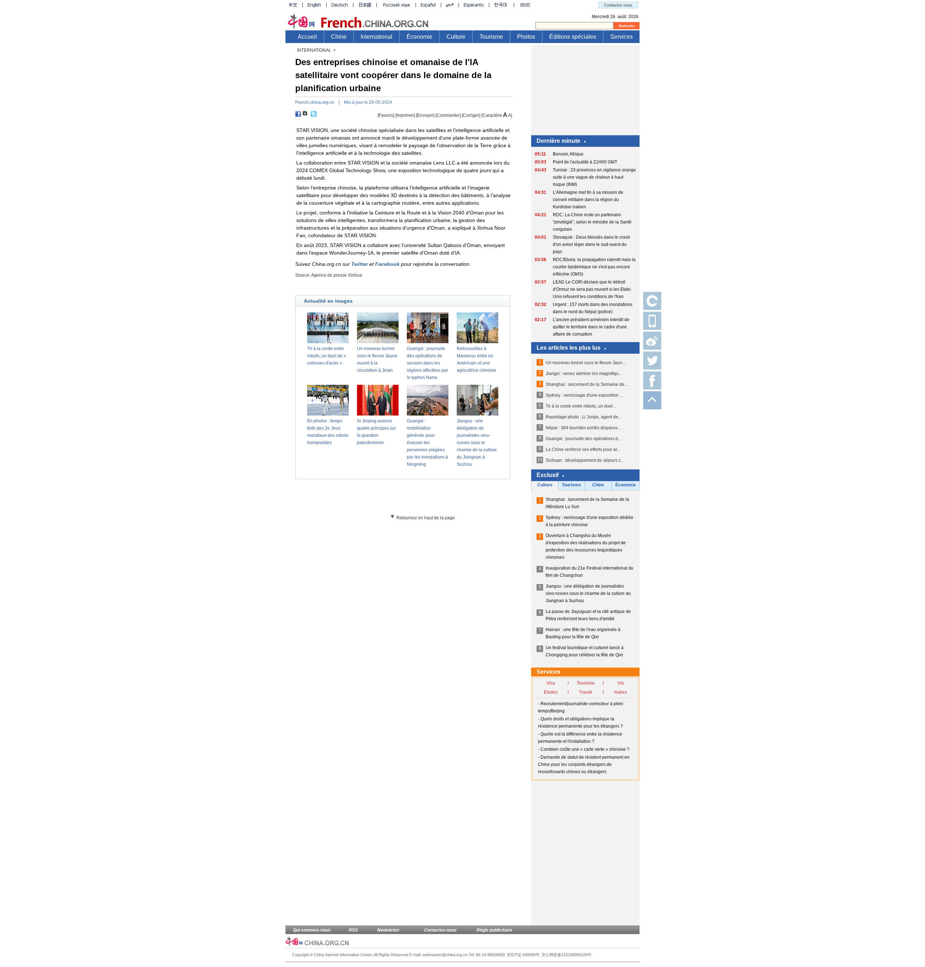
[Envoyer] (425, 115)
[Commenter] (448, 115)
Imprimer (405, 115)
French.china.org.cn (314, 102)
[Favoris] (386, 115)
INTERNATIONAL (314, 50)
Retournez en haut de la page (425, 517)
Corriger (471, 115)
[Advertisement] (415, 499)
